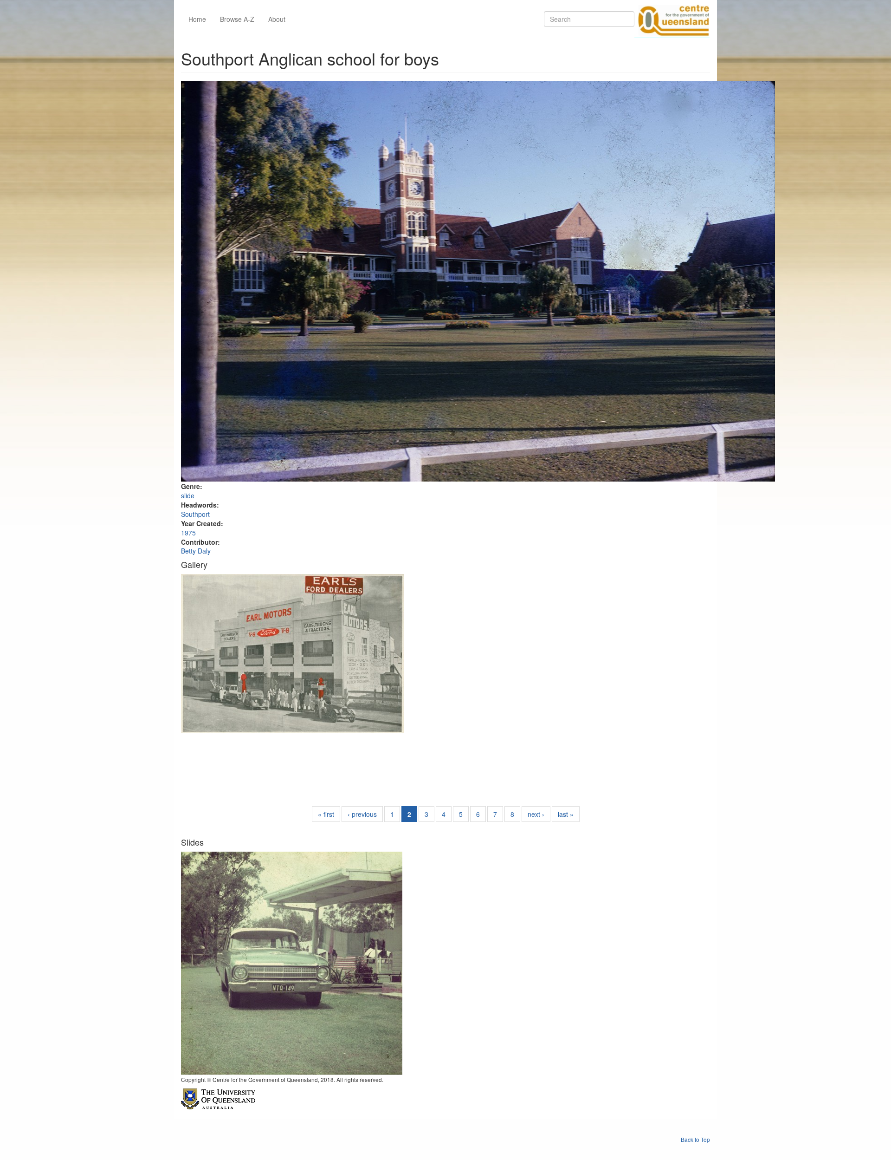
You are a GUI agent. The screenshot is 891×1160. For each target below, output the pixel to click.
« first (326, 814)
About (276, 19)
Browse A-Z (237, 19)
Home (197, 19)
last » (566, 814)
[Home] (672, 19)
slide (187, 495)
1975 (188, 532)
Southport (195, 514)
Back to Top (695, 1139)
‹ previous (362, 814)
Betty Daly (196, 550)
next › (536, 814)
